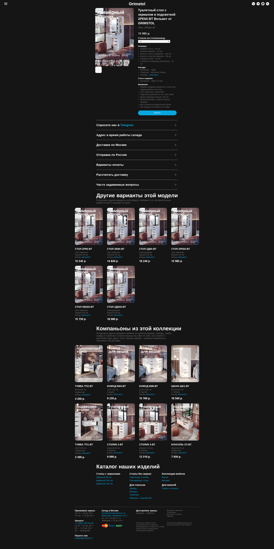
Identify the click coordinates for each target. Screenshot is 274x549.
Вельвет (166, 480)
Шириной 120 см (104, 483)
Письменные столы (139, 480)
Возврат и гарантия (174, 510)
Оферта (170, 516)
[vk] (267, 5)
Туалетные (135, 477)
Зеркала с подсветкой (140, 498)
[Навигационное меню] (5, 4)
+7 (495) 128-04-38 (84, 523)
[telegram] (258, 5)
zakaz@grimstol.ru (84, 538)
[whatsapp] (262, 5)
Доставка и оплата (174, 514)
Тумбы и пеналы (170, 488)
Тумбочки (134, 495)
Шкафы (133, 488)
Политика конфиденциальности (179, 523)
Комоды (133, 491)
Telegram (127, 125)
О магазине (171, 512)
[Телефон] (253, 5)
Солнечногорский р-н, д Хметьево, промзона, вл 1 (114, 514)
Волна (165, 477)
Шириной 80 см (104, 477)
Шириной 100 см (104, 480)
